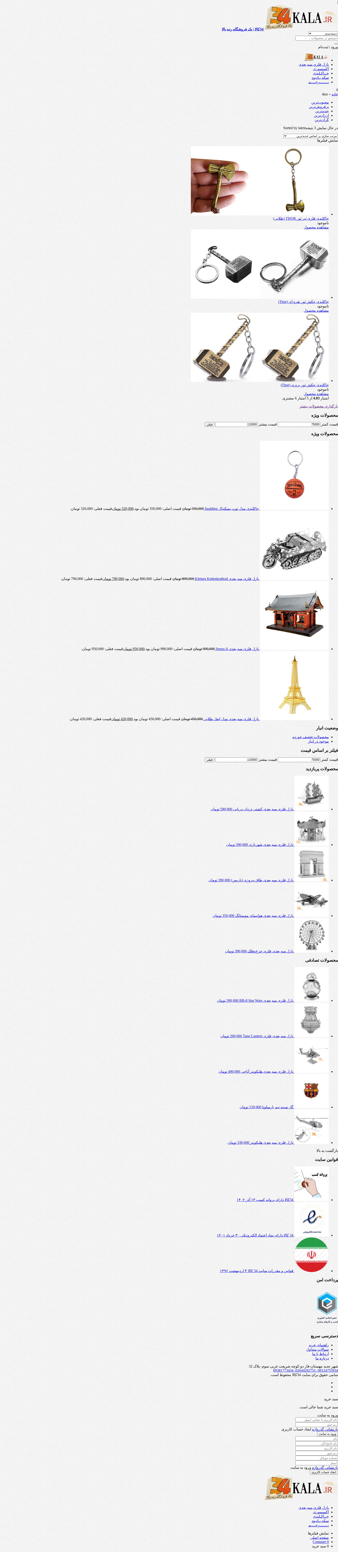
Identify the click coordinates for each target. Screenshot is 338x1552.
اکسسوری (321, 69)
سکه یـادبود (320, 78)
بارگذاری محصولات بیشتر (318, 406)
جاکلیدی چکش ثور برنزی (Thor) (305, 385)
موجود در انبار (318, 741)
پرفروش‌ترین (319, 107)
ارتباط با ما (320, 1354)
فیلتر (209, 424)
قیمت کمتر (329, 424)
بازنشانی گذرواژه (325, 1429)
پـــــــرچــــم (318, 82)
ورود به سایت (327, 1434)
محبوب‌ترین (320, 102)
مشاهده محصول (316, 227)
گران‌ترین (322, 120)
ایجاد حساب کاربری (324, 1472)
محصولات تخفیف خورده (310, 737)
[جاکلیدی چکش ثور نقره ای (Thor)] (260, 297)
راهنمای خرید (319, 1345)
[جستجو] (336, 44)
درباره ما (322, 1358)
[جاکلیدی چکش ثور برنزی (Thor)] (260, 381)
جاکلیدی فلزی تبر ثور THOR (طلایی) (301, 218)
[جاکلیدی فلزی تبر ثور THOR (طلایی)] (260, 214)
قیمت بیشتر (268, 424)
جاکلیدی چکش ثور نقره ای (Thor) (303, 302)
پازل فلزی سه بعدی (314, 64)
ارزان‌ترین (321, 115)
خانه (335, 94)
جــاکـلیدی (321, 73)
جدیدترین (322, 111)
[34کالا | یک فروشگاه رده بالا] (316, 60)
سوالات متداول (317, 1349)
